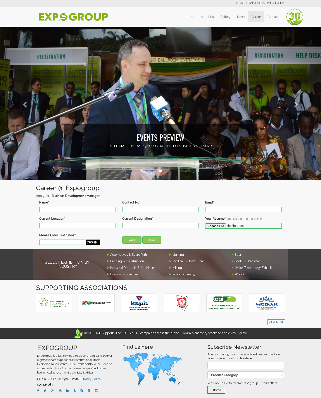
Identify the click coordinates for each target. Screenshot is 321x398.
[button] (24, 103)
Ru (272, 3)
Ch (241, 3)
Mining (177, 267)
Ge (255, 3)
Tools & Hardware (247, 261)
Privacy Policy (91, 379)
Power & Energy (184, 274)
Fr (246, 3)
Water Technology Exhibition (255, 267)
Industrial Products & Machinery (132, 267)
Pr (268, 3)
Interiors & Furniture (124, 274)
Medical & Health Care (188, 261)
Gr (250, 3)
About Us (207, 17)
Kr (287, 3)
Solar (238, 254)
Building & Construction (127, 261)
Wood (239, 274)
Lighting (178, 254)
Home (189, 17)
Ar (282, 3)
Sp (278, 3)
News (241, 17)
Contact (273, 17)
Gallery (225, 17)
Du (263, 3)
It (259, 3)
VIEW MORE (276, 322)
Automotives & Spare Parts (129, 254)
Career (256, 17)
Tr (237, 3)
